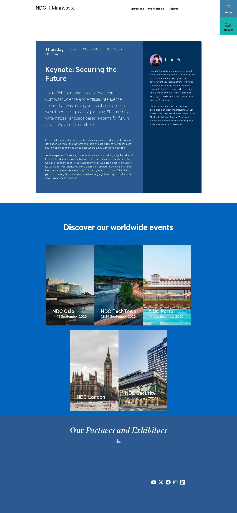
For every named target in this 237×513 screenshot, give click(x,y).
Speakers (137, 9)
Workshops (156, 9)
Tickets (173, 9)
